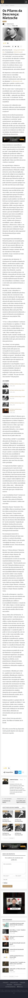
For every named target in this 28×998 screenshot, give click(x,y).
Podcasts (5, 982)
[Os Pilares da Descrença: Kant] (6, 404)
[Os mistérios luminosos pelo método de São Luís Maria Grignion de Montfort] (6, 925)
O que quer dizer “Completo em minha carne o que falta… (17, 963)
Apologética (14, 982)
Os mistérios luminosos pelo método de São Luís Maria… (17, 924)
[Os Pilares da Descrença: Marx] (6, 391)
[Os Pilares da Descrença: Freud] (6, 398)
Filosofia (4, 21)
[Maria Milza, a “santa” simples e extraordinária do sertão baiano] (6, 931)
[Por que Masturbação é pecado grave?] (6, 944)
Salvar (5, 883)
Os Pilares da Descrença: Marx (17, 390)
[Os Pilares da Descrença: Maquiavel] (6, 410)
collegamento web (17, 81)
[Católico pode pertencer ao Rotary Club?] (6, 957)
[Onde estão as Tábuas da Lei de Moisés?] (6, 970)
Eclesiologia (17, 984)
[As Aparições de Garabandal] (6, 951)
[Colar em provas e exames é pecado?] (6, 938)
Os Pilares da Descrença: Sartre (17, 384)
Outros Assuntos (10, 986)
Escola (21, 986)
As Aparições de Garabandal (17, 949)
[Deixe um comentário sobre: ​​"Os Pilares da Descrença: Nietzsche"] (8, 43)
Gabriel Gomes (18, 52)
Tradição (22, 982)
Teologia (9, 984)
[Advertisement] (14, 750)
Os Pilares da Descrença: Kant (17, 403)
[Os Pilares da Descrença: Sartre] (6, 385)
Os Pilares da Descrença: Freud (17, 396)
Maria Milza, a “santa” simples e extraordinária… (17, 930)
